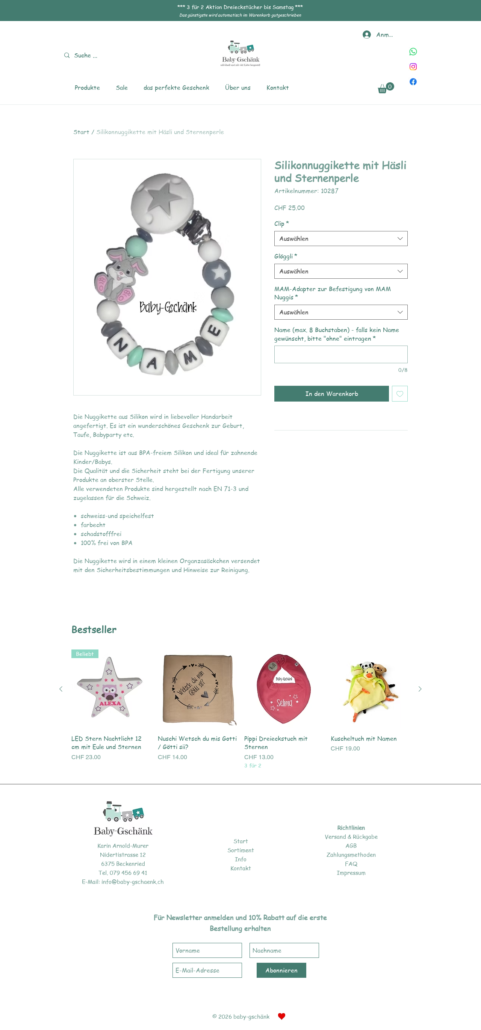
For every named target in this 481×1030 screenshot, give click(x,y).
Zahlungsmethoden (351, 854)
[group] (240, 709)
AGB (351, 845)
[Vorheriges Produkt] (60, 688)
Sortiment (240, 850)
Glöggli (285, 256)
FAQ (351, 863)
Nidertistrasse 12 (123, 854)
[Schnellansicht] (197, 688)
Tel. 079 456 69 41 (122, 872)
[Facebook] (413, 81)
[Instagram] (413, 66)
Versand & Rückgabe (351, 836)
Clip (281, 223)
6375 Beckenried (123, 863)
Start (81, 132)
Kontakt (240, 868)
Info (241, 859)
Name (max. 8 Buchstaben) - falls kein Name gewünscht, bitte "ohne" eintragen (336, 334)
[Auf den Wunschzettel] (400, 394)
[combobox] (341, 238)
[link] (386, 87)
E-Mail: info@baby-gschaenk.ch (123, 881)
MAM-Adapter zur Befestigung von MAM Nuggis (332, 293)
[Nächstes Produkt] (420, 688)
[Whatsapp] (413, 51)
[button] (87, 88)
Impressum (351, 872)
